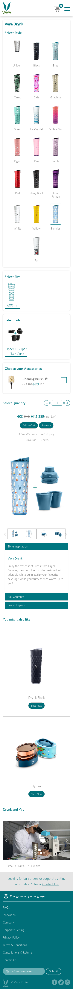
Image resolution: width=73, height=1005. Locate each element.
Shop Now (36, 705)
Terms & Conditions (15, 945)
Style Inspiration (18, 546)
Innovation (9, 915)
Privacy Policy (11, 937)
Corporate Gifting (13, 930)
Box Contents (16, 597)
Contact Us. (50, 884)
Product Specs (16, 605)
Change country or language (27, 896)
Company (9, 922)
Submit (53, 971)
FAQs (6, 907)
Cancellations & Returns (17, 952)
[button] (6, 534)
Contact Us (9, 960)
